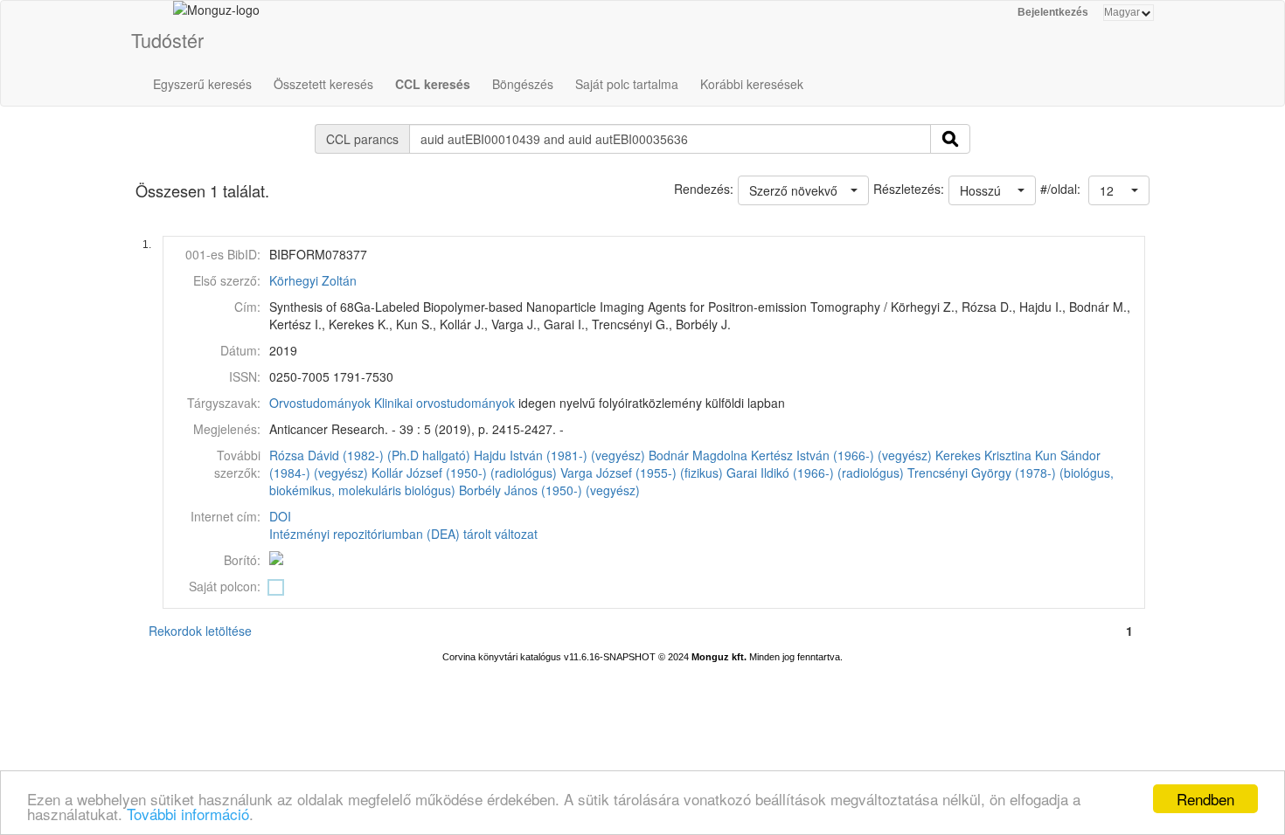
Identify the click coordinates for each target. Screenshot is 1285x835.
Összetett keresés (323, 84)
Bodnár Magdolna (698, 455)
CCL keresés (432, 84)
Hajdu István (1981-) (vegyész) (559, 455)
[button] (1119, 190)
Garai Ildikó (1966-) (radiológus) (815, 472)
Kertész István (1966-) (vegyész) (841, 455)
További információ (188, 814)
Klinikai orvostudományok (444, 402)
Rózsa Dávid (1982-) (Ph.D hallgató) (369, 455)
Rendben (1205, 799)
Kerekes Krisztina (983, 455)
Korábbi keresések (751, 84)
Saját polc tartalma (626, 84)
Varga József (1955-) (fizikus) (641, 472)
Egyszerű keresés (202, 84)
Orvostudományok (320, 402)
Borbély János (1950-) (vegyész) (549, 490)
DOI (280, 516)
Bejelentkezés (1053, 12)
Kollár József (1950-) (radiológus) (464, 472)
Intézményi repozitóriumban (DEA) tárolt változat (403, 533)
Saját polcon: (224, 586)
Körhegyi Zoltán (313, 280)
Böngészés (522, 84)
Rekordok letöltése (200, 630)
